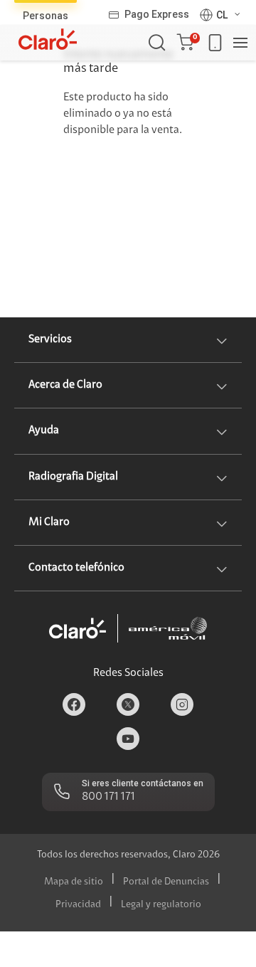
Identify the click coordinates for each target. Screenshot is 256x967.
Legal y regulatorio (161, 905)
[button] (188, 42)
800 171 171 (108, 797)
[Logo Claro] (47, 39)
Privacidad (78, 905)
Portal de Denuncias (166, 882)
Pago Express (156, 14)
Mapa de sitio (73, 882)
